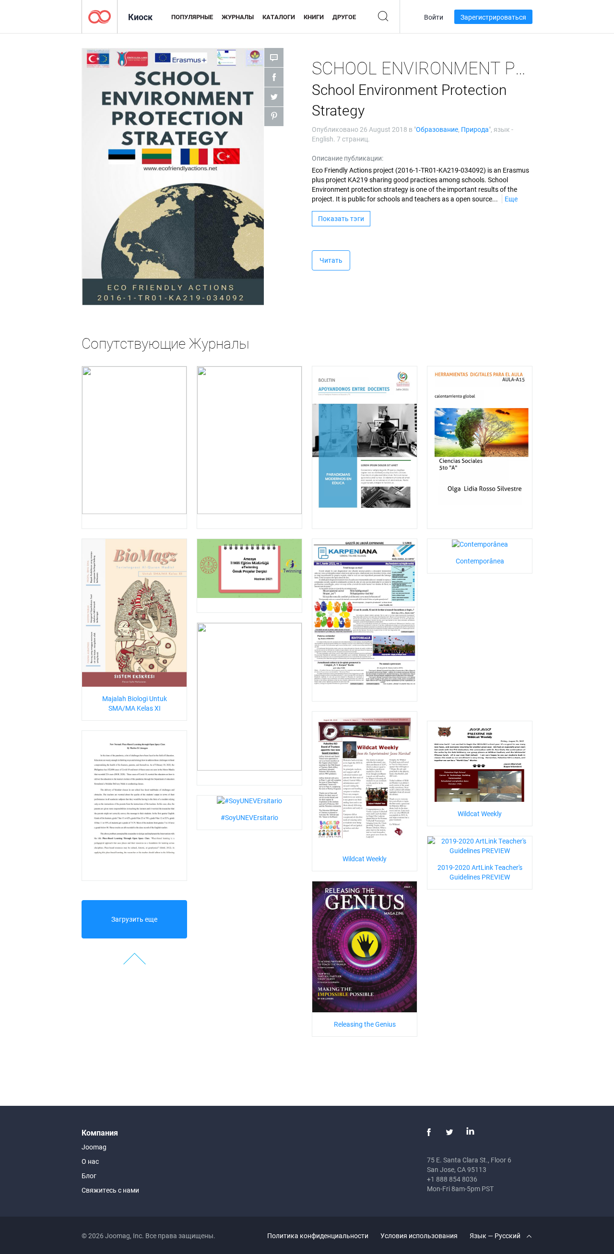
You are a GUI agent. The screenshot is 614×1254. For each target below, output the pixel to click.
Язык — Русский (496, 1235)
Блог (89, 1175)
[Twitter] (449, 1132)
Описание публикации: (347, 158)
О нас (90, 1161)
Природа (475, 129)
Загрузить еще (134, 919)
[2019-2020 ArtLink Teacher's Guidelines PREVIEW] (479, 845)
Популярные (192, 16)
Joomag (94, 1146)
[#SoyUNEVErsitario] (249, 800)
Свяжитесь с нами (110, 1190)
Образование (437, 129)
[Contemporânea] (480, 543)
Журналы (238, 16)
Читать (330, 260)
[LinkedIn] (470, 1132)
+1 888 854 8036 (452, 1179)
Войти (433, 17)
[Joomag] (99, 16)
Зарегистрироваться (493, 17)
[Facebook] (428, 1132)
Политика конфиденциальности (317, 1235)
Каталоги (278, 16)
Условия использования (419, 1235)
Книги (314, 16)
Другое (344, 16)
